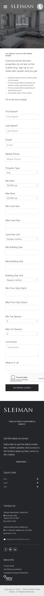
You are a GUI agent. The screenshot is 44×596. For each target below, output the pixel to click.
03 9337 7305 (10, 521)
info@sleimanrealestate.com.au (18, 539)
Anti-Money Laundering (12, 569)
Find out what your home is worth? (22, 423)
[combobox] (22, 173)
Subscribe (21, 462)
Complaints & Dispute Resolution (16, 573)
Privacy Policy (9, 566)
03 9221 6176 (10, 533)
